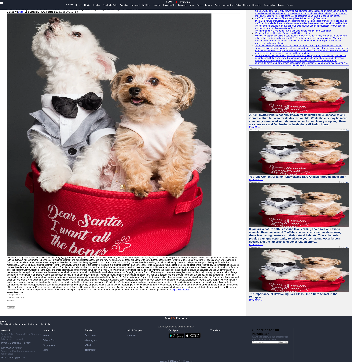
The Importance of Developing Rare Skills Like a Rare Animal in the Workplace (293, 31)
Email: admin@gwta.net (13, 357)
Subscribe (283, 342)
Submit (11, 308)
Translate (215, 330)
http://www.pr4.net (180, 289)
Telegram (91, 350)
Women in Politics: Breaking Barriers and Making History (282, 33)
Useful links (49, 330)
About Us (131, 335)
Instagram (92, 340)
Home (46, 335)
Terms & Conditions (11, 342)
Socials (88, 330)
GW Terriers (178, 2)
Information (6, 330)
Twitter (90, 345)
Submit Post (49, 340)
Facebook (91, 335)
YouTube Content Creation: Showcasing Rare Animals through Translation (291, 18)
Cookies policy (14, 347)
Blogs (45, 350)
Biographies (49, 345)
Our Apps (173, 330)
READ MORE (299, 65)
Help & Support (134, 330)
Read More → (256, 127)
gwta (20, 12)
